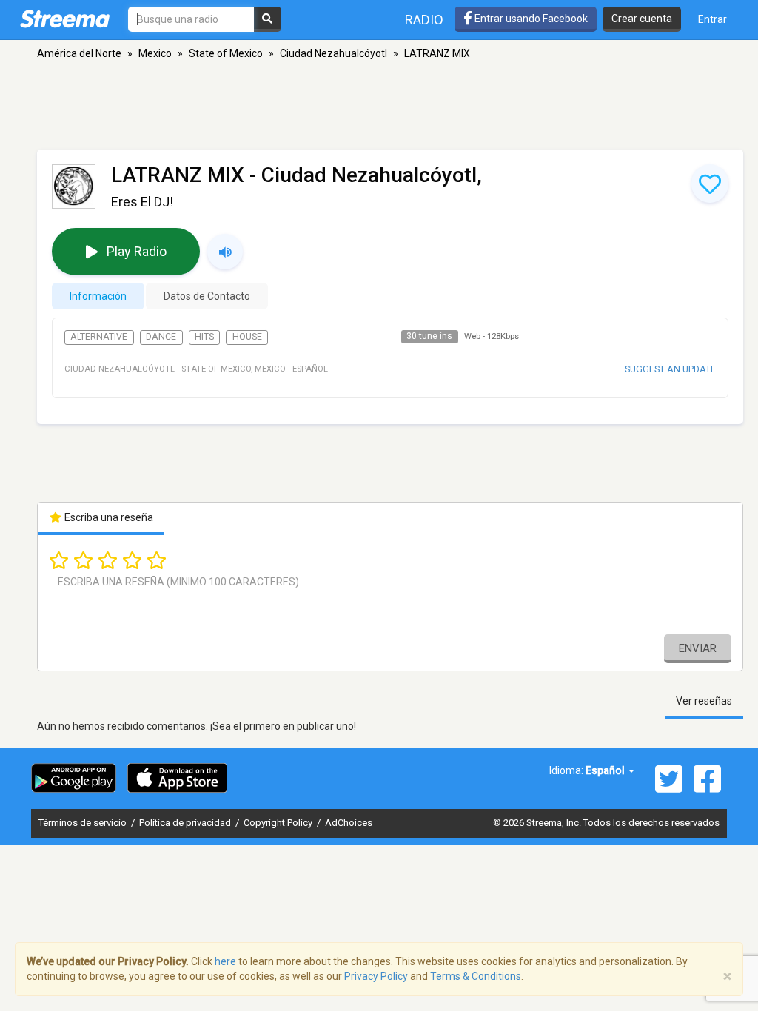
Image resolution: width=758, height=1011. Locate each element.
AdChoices (348, 822)
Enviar (698, 648)
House (247, 337)
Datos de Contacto (207, 296)
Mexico (155, 53)
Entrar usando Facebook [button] (530, 18)
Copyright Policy (279, 822)
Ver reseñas (704, 701)
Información (98, 296)
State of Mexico (226, 53)
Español (606, 770)
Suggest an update (670, 368)
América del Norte (79, 53)
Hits (204, 337)
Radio (424, 19)
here (225, 961)
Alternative (98, 337)
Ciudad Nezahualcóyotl (333, 53)
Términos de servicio (83, 822)
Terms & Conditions (475, 976)
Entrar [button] (712, 19)
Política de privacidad (186, 822)
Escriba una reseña (107, 517)
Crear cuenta (641, 18)
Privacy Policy (376, 976)
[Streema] (65, 18)
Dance (161, 337)
